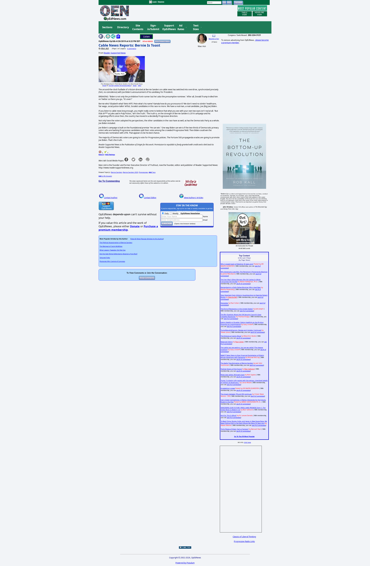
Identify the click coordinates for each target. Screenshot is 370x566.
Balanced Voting (227, 342)
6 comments (131, 49)
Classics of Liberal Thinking (244, 536)
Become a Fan (214, 39)
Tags (152, 172)
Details (135, 85)
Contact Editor (150, 197)
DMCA (139, 85)
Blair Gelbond (249, 369)
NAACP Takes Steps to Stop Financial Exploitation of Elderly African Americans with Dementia (242, 356)
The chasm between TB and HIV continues (236, 394)
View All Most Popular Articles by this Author (147, 239)
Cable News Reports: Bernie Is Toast (129, 45)
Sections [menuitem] (107, 27)
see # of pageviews (243, 284)
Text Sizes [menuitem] (196, 27)
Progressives (143, 172)
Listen (146, 36)
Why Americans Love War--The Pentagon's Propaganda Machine (244, 272)
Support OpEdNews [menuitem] (168, 27)
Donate (135, 226)
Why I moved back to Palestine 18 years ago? (237, 264)
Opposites (224, 303)
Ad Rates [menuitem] (180, 27)
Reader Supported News (115, 53)
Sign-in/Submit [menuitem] (153, 27)
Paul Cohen (239, 342)
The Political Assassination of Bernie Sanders (116, 243)
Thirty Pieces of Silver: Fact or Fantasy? (235, 429)
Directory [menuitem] (122, 27)
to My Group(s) (105, 176)
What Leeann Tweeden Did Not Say (112, 250)
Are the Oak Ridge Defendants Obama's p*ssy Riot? (118, 254)
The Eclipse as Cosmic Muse (231, 336)
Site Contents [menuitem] (137, 27)
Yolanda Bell (232, 297)
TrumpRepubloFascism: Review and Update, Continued (241, 330)
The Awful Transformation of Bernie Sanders (237, 363)
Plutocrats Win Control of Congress (112, 261)
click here (247, 442)
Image (104, 85)
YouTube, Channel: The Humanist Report (120, 85)
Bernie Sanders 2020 (130, 172)
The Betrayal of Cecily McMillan (111, 246)
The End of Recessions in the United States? (237, 309)
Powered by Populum (185, 563)
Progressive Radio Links (244, 541)
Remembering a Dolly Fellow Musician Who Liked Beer (241, 287)
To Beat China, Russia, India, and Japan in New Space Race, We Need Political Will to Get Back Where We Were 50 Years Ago (244, 422)
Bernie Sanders (116, 172)
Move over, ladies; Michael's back (233, 375)
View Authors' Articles (193, 197)
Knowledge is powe (228, 388)
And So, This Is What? (229, 415)
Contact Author (111, 197)
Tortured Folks (105, 258)
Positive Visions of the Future (231, 369)
